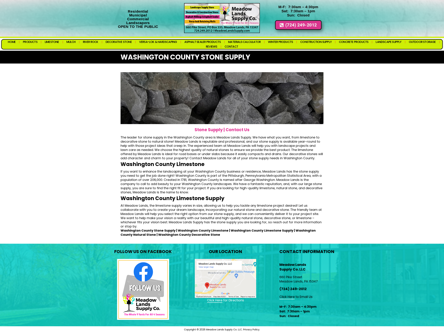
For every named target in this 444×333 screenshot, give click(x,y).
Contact (231, 46)
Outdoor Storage (422, 42)
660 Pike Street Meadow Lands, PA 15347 (298, 279)
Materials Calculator (244, 42)
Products (30, 42)
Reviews (211, 46)
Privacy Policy (251, 329)
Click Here (214, 300)
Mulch (71, 42)
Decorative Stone (119, 42)
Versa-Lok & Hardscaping (158, 42)
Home (12, 42)
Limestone (52, 42)
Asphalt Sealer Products (202, 42)
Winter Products (280, 42)
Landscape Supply (388, 42)
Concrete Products (353, 42)
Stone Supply (209, 130)
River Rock (90, 42)
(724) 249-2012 (293, 288)
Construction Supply (316, 42)
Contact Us (237, 130)
